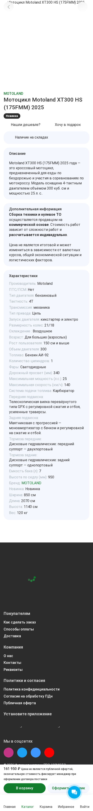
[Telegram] (22, 753)
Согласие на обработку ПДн (28, 696)
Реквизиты (13, 669)
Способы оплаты (19, 629)
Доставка (12, 636)
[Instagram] (9, 753)
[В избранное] (83, 7)
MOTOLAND (13, 93)
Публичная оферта (20, 703)
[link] (9, 7)
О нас (8, 656)
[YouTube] (49, 753)
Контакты (12, 662)
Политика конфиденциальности (32, 689)
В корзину (24, 788)
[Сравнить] (83, 18)
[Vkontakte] (36, 753)
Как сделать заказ (20, 622)
